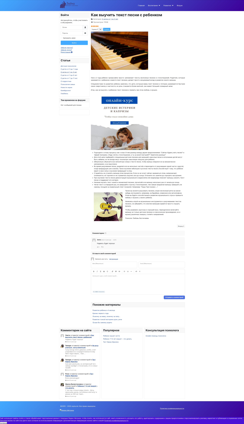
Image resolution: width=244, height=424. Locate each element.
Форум (179, 5)
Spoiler (140, 271)
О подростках (66, 81)
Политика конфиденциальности (172, 408)
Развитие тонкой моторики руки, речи (107, 319)
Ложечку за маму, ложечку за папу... (106, 316)
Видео (119, 271)
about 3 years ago (71, 341)
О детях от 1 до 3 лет (69, 72)
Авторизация (113, 259)
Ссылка (112, 271)
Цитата (104, 271)
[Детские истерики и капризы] (119, 121)
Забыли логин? (66, 50)
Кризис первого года (100, 313)
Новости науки (66, 87)
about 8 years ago (71, 380)
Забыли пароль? (67, 48)
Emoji (107, 271)
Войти (74, 43)
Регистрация (66, 52)
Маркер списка (131, 271)
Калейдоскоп (66, 90)
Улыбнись (64, 93)
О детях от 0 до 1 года (69, 69)
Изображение (116, 271)
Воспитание (153, 5)
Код (136, 271)
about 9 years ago (71, 396)
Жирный (94, 271)
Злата (99, 240)
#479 (114, 240)
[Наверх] (240, 420)
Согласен (3, 423)
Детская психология (68, 66)
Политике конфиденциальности (116, 421)
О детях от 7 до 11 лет (69, 78)
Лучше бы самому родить (102, 322)
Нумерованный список (128, 271)
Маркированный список (124, 271)
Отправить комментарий (174, 297)
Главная (141, 5)
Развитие (167, 5)
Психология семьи (68, 84)
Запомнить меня (69, 38)
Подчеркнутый (100, 271)
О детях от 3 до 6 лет (69, 75)
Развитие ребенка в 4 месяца (104, 310)
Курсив (97, 271)
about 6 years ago (71, 356)
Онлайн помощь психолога (156, 336)
